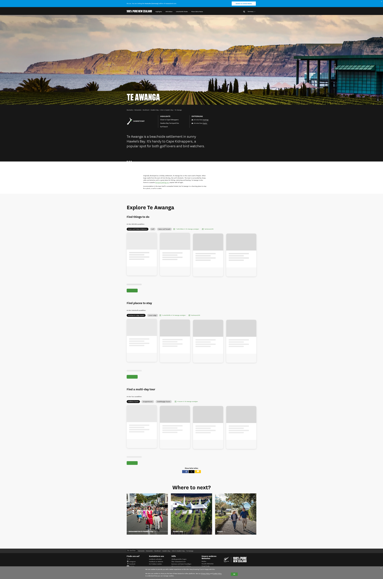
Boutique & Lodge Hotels (136, 315)
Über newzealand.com (178, 561)
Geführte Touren (133, 401)
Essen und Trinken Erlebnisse (137, 229)
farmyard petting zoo (162, 182)
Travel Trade (205, 566)
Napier (205, 123)
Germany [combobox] (251, 11)
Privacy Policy (205, 573)
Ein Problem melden (155, 564)
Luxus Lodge (152, 315)
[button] (158, 12)
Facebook (132, 564)
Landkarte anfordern (155, 559)
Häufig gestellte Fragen (179, 559)
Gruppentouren (148, 401)
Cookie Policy (217, 573)
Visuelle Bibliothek (207, 564)
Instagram (132, 561)
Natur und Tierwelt (164, 229)
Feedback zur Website (156, 561)
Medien (204, 561)
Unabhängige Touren (163, 401)
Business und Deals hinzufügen (181, 564)
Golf (152, 229)
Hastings (206, 120)
